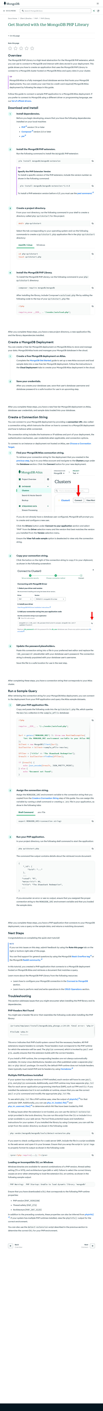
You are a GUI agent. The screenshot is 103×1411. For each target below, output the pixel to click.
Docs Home (12, 18)
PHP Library (45, 18)
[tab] (25, 245)
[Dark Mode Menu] (98, 11)
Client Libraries (26, 18)
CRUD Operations (73, 989)
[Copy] (92, 161)
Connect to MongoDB (77, 981)
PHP (36, 18)
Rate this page (13, 43)
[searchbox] (55, 11)
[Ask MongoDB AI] (94, 11)
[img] (10, 48)
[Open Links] (97, 3)
